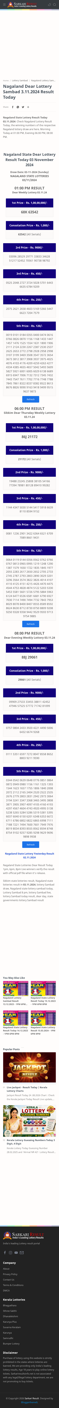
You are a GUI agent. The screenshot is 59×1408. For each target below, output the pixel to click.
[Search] (54, 4)
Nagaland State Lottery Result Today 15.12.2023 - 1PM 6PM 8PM (43, 1001)
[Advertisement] (29, 42)
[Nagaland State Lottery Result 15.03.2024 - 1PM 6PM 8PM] (43, 1017)
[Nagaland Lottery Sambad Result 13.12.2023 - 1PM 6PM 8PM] (15, 988)
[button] (49, 4)
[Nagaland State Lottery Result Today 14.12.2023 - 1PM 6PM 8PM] (15, 1017)
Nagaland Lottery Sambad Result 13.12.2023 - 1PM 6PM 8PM (14, 1001)
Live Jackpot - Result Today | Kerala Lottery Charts (27, 1089)
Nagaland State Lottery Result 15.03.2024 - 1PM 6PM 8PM (43, 1030)
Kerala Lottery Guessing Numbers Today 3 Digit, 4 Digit (31, 1142)
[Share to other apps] (28, 107)
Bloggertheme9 (29, 1402)
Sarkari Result (32, 1398)
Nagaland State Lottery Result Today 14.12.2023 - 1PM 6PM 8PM (15, 1030)
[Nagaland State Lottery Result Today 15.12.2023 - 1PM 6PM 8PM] (43, 988)
